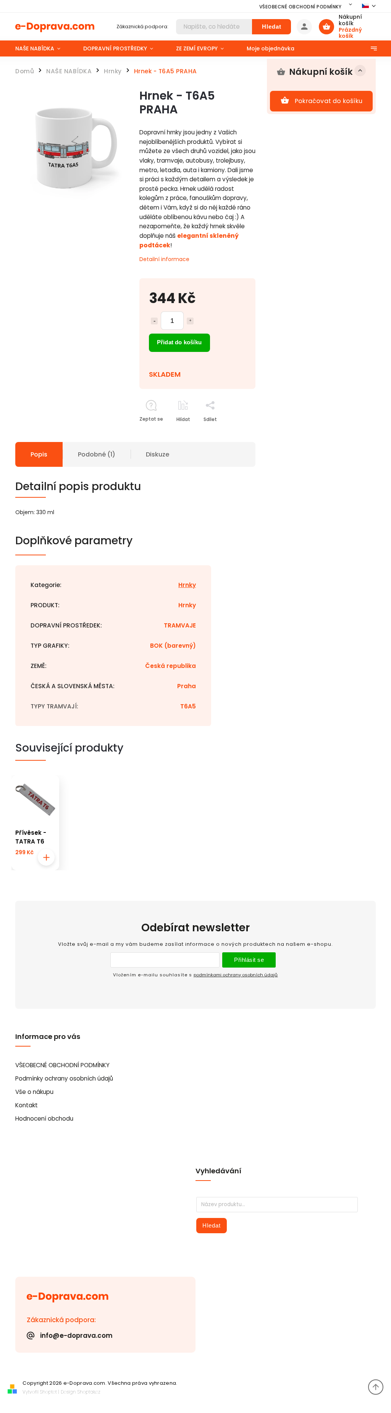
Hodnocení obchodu (44, 1119)
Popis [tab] (39, 454)
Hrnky (187, 585)
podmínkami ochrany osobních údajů (236, 975)
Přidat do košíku (179, 342)
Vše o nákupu (34, 1092)
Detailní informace (164, 259)
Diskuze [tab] (157, 454)
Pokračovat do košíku (328, 101)
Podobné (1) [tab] (96, 454)
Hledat (271, 26)
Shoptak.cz (89, 1392)
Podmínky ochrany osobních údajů (64, 1078)
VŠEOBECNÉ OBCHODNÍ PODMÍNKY (300, 6)
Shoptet (48, 1392)
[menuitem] (43, 48)
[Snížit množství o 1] (154, 321)
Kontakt (26, 1105)
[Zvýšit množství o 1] (190, 321)
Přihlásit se (249, 960)
